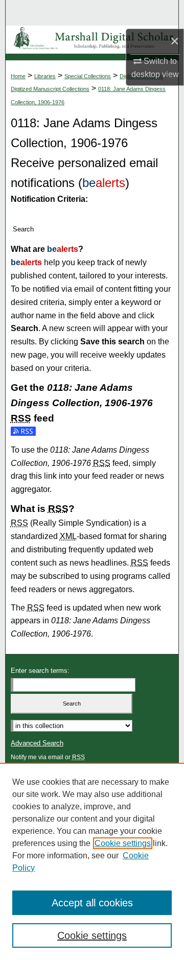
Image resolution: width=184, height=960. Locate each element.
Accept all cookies (92, 902)
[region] (92, 861)
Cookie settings (123, 843)
